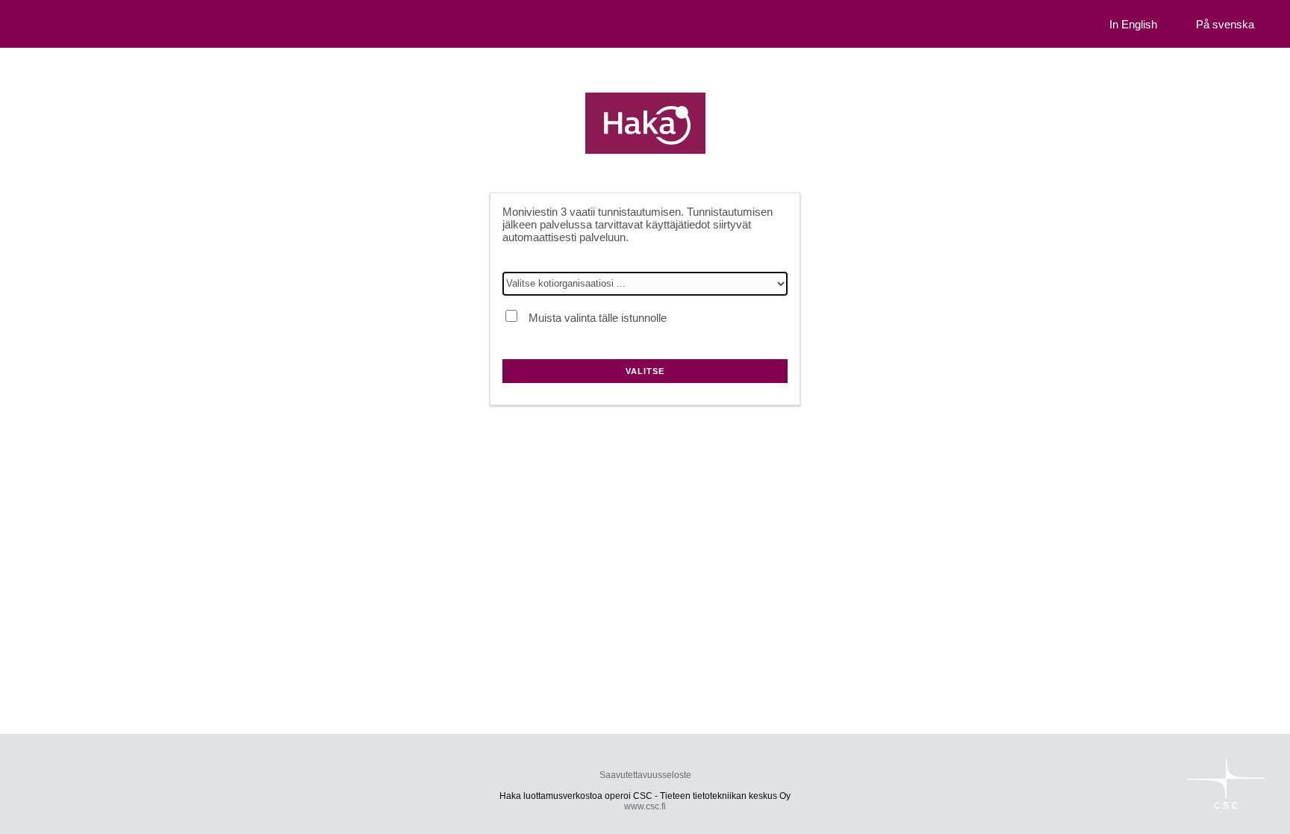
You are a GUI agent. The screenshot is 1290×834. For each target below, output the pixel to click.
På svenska (1225, 24)
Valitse (645, 371)
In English (1133, 24)
